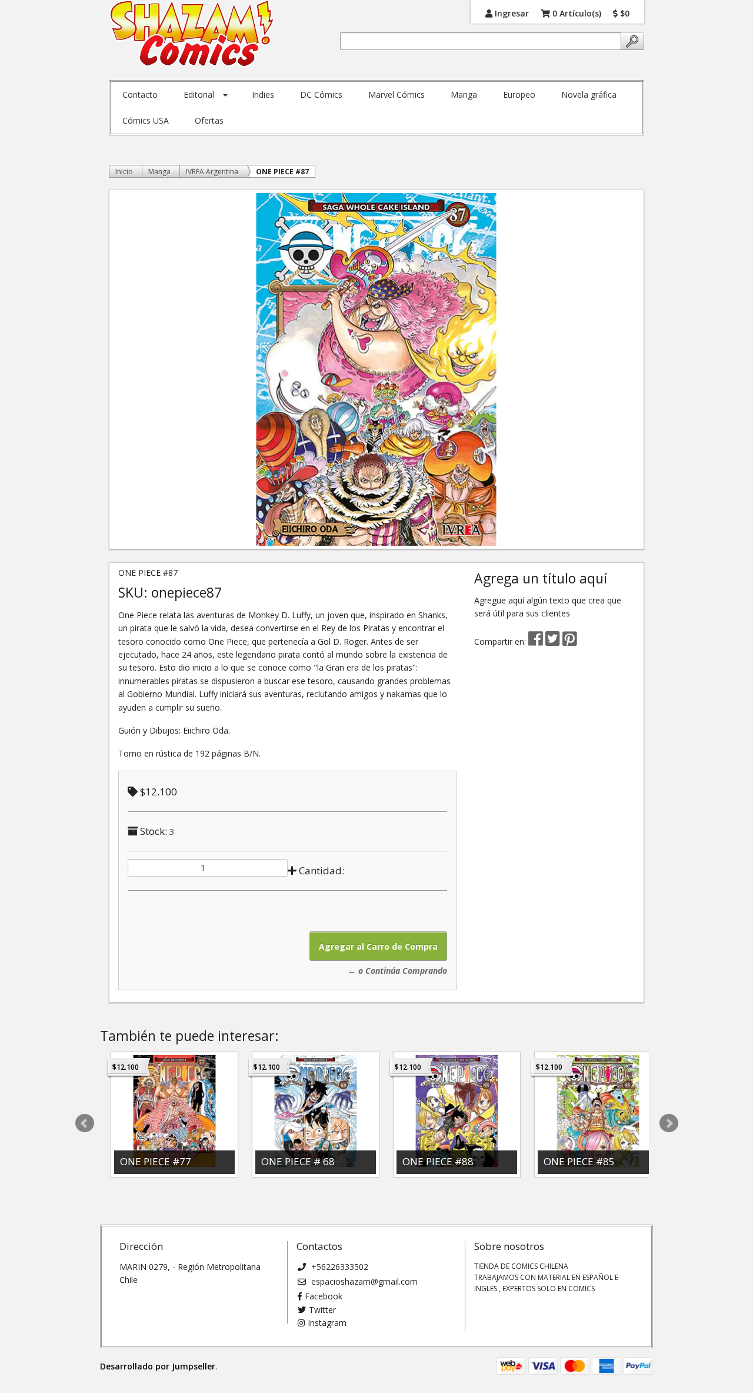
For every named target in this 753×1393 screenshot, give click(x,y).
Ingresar (510, 13)
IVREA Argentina (212, 172)
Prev (84, 1123)
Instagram (327, 1322)
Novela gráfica (589, 94)
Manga (464, 94)
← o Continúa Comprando (397, 970)
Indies (263, 94)
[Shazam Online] (192, 34)
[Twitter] (553, 641)
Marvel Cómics (396, 94)
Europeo (519, 94)
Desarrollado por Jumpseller (157, 1366)
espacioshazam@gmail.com (363, 1281)
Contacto (140, 94)
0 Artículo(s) (575, 13)
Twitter (322, 1309)
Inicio (124, 172)
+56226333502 (338, 1266)
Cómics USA (145, 120)
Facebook (323, 1296)
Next (668, 1123)
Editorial (199, 94)
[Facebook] (535, 641)
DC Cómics (321, 94)
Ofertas (209, 120)
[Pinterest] (569, 641)
